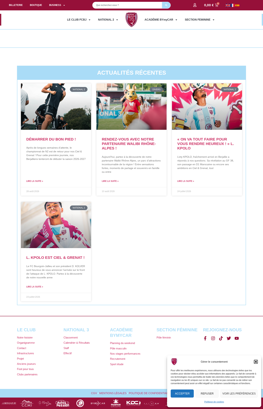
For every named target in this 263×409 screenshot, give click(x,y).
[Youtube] (237, 338)
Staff (66, 348)
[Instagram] (213, 338)
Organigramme (26, 342)
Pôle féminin (164, 337)
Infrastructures (25, 353)
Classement (71, 337)
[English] (228, 5)
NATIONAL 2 (106, 19)
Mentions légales (112, 393)
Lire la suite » (34, 181)
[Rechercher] (166, 5)
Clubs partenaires (27, 374)
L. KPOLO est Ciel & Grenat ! (55, 257)
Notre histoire (25, 337)
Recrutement (117, 358)
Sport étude (116, 364)
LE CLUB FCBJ (76, 19)
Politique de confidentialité (150, 393)
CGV (94, 393)
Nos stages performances (125, 353)
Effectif (68, 353)
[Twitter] (229, 338)
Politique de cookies (214, 402)
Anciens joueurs (26, 363)
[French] (232, 5)
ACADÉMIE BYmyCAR (159, 19)
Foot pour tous (25, 369)
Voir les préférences (239, 393)
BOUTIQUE (36, 5)
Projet (20, 358)
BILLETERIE (16, 5)
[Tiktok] (221, 338)
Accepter (182, 393)
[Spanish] (237, 5)
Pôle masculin (118, 348)
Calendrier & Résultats (77, 342)
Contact (21, 348)
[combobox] (127, 5)
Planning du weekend (122, 343)
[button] (256, 362)
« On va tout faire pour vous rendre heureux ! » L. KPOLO (205, 143)
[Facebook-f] (205, 338)
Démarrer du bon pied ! (51, 139)
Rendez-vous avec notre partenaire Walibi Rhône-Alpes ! (129, 143)
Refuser (207, 393)
